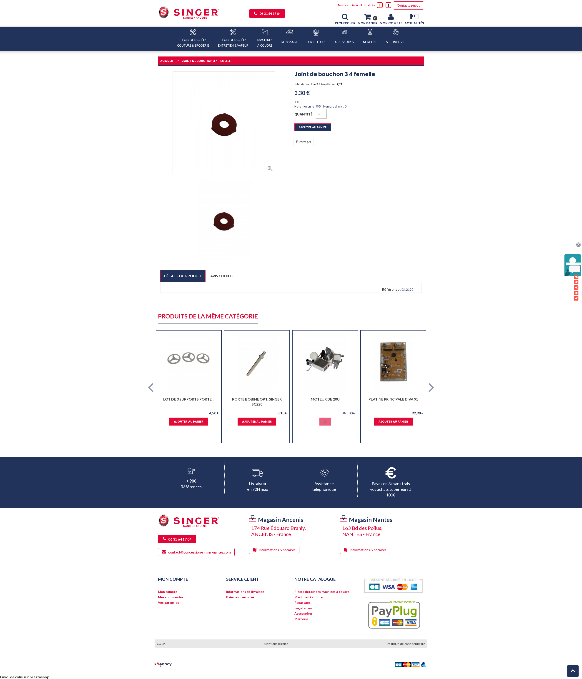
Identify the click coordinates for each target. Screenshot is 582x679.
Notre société (348, 5)
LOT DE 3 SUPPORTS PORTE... (188, 399)
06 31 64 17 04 (270, 13)
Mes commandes (170, 597)
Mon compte (167, 591)
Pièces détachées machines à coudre (321, 591)
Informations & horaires (277, 550)
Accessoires (303, 613)
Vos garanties (168, 602)
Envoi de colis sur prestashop (24, 677)
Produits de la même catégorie (208, 316)
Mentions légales (276, 644)
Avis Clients (569, 287)
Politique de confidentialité (406, 644)
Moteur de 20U (325, 399)
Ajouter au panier (313, 127)
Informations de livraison (245, 591)
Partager (305, 142)
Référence (390, 289)
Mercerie (301, 619)
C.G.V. (161, 644)
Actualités (367, 5)
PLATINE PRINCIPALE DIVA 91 (393, 399)
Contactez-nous (408, 5)
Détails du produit (183, 276)
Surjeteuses (303, 608)
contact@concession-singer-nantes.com (199, 552)
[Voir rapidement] (214, 363)
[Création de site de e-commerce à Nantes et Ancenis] (163, 664)
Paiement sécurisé (240, 597)
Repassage (302, 602)
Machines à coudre (308, 597)
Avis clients (221, 276)
